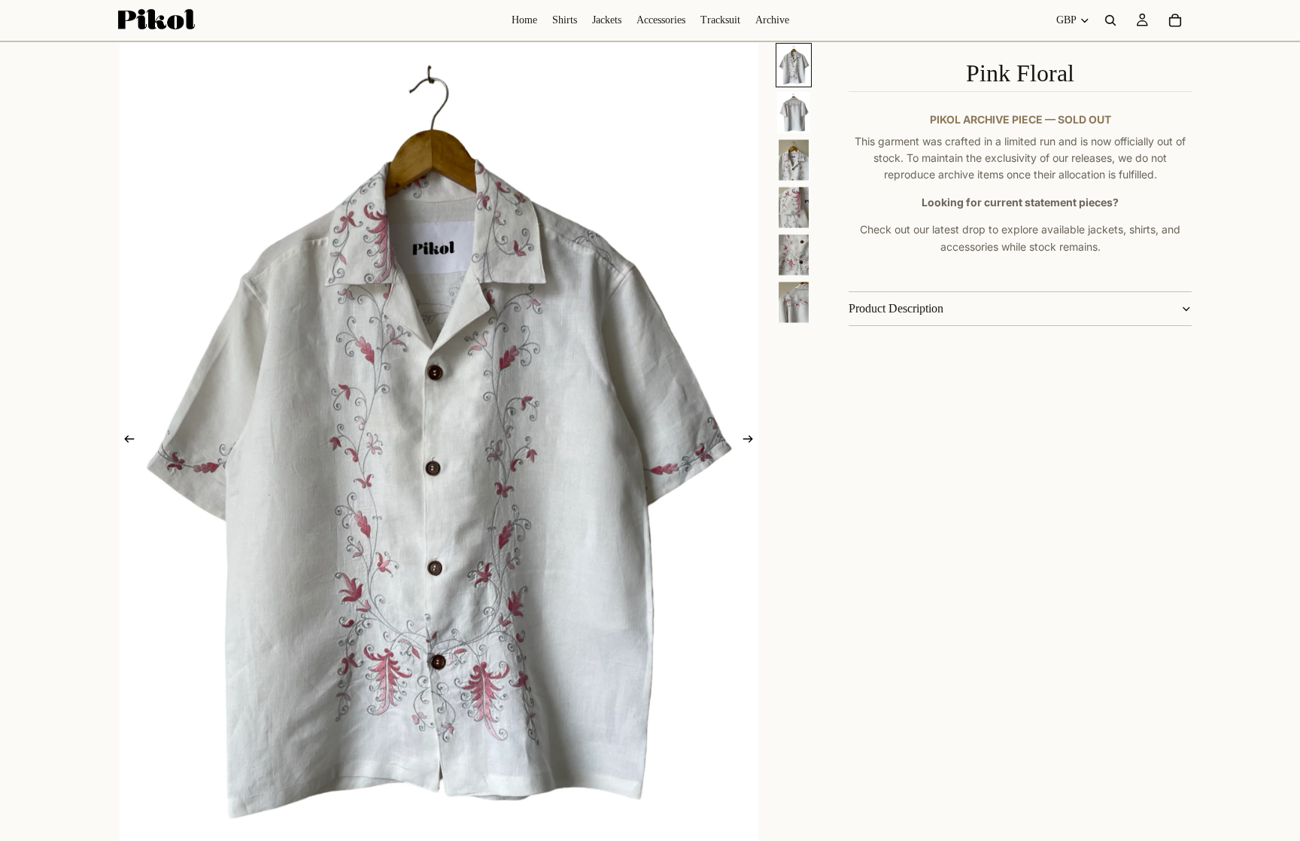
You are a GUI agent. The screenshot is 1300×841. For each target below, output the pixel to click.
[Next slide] (752, 442)
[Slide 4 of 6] (793, 207)
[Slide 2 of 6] (793, 112)
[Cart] (1175, 20)
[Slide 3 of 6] (793, 160)
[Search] (1110, 20)
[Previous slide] (124, 442)
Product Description (896, 308)
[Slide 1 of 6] (793, 65)
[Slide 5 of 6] (793, 255)
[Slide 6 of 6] (793, 302)
